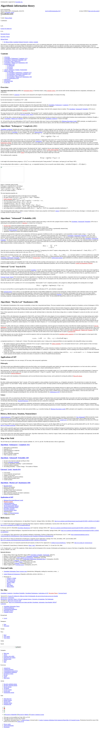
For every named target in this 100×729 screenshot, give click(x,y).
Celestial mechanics (8, 669)
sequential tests (71, 331)
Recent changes (7, 687)
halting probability (56, 343)
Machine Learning (8, 501)
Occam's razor (7, 225)
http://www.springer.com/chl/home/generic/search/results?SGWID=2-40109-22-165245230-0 (24, 540)
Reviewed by (4, 597)
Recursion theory (8, 485)
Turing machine (38, 132)
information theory (28, 90)
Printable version (8, 703)
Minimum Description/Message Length (13, 500)
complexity (17, 94)
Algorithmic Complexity (7, 593)
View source (7, 636)
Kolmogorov (39, 141)
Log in (5, 618)
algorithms (15, 132)
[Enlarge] (1, 183)
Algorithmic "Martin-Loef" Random (14, 118)
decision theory (36, 257)
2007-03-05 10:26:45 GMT (14, 600)
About (5, 654)
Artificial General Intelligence (58, 542)
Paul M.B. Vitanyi (5, 36)
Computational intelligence (10, 672)
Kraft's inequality (8, 199)
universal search (8, 291)
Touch (5, 676)
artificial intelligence (16, 373)
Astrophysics (7, 668)
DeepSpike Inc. (19, 2)
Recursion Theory (53, 593)
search (12, 12)
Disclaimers (7, 727)
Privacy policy (7, 724)
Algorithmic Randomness (24, 527)
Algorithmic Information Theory (12, 606)
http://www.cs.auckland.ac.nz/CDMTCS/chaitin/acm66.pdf (15, 525)
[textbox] (77, 105)
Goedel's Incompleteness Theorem (83, 263)
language (59, 294)
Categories (3, 603)
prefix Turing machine (53, 149)
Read (5, 635)
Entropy (6, 513)
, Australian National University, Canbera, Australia (21, 42)
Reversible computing (9, 508)
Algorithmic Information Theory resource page (15, 571)
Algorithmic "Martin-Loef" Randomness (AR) (15, 483)
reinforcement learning (57, 257)
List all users (7, 691)
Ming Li (9, 583)
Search (2, 643)
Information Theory (8, 610)
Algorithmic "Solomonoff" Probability (78, 109)
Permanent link (7, 704)
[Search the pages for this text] (18, 647)
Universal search (20, 564)
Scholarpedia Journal (9, 692)
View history (7, 637)
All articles (6, 688)
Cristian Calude (11, 582)
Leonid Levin (63, 420)
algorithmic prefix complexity (66, 334)
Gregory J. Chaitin (11, 578)
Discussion (6, 625)
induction (24, 110)
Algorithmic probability (36, 555)
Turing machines (13, 230)
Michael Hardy (4, 39)
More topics (7, 678)
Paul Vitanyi (10, 585)
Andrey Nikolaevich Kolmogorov (25, 557)
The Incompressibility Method (11, 506)
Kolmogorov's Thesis (6, 142)
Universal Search (62, 593)
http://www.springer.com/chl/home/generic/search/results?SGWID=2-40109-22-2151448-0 (77, 521)
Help (5, 662)
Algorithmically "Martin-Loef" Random (82, 330)
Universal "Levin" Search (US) (11, 469)
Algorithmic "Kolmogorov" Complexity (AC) (15, 445)
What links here (7, 698)
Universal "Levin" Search (26, 114)
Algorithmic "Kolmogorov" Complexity (59, 105)
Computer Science (8, 612)
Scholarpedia (46, 555)
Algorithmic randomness (32, 556)
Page (5, 624)
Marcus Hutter (8, 18)
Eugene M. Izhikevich (6, 28)
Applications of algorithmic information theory (34, 559)
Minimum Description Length (69, 121)
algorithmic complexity (51, 118)
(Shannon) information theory (11, 507)
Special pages (7, 701)
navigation (7, 12)
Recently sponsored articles (10, 685)
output (22, 152)
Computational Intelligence (10, 609)
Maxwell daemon (14, 513)
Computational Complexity (10, 504)
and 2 (33, 545)
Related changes (8, 700)
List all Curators (8, 689)
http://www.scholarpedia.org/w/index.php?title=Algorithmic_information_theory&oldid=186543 (32, 602)
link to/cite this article (94, 11)
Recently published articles (10, 684)
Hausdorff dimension (23, 400)
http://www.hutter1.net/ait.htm (8, 425)
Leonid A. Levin (11, 579)
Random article (7, 659)
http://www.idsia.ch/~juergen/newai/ (83, 542)
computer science (51, 90)
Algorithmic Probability (19, 593)
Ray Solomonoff (80, 417)
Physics (6, 675)
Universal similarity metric (10, 510)
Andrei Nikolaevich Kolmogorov (12, 574)
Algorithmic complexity (6, 129)
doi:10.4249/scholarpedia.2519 (52, 11)
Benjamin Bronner (5, 34)
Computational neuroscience (11, 671)
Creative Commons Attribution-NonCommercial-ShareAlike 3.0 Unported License (59, 720)
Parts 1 (30, 545)
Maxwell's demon (77, 376)
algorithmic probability (13, 462)
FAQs (5, 660)
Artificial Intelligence (9, 503)
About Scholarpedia (9, 725)
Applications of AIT (55, 392)
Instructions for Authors (9, 657)
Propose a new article (9, 656)
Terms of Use (20, 721)
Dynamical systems (8, 673)
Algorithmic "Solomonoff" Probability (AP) (15, 458)
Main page (6, 653)
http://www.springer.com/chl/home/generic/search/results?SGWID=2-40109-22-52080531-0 (73, 527)
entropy (57, 211)
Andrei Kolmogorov (6, 417)
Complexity (16, 560)
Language (17, 563)
